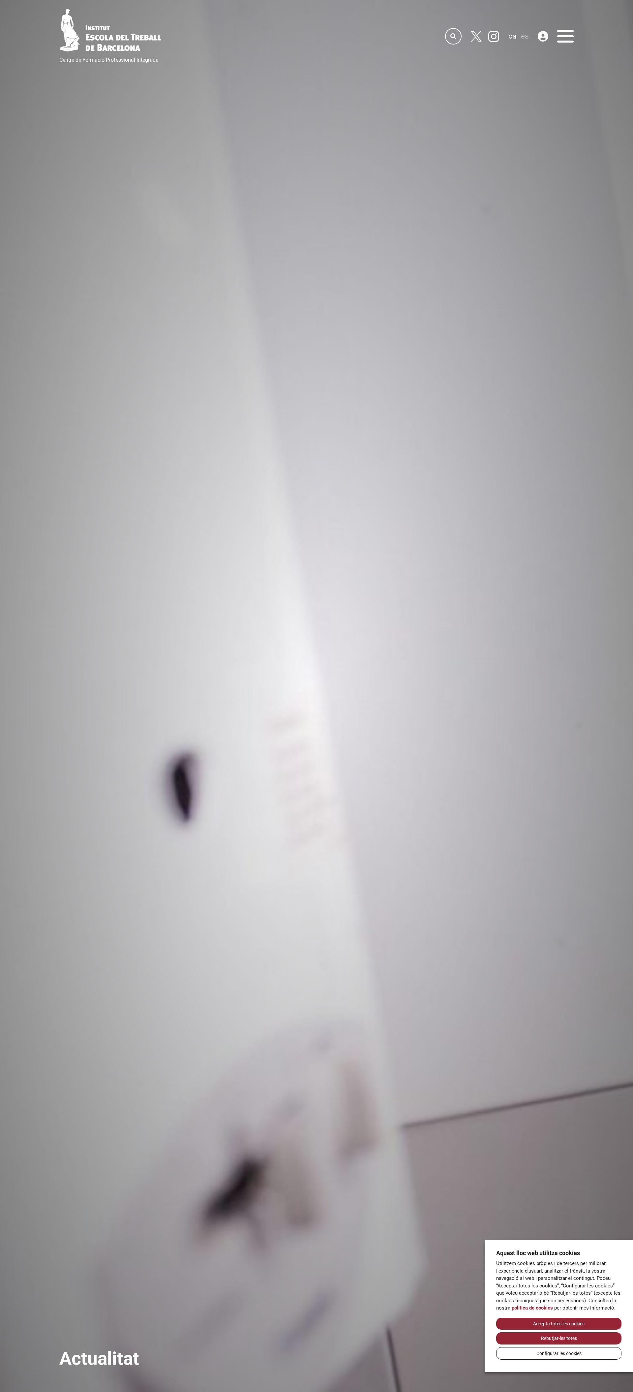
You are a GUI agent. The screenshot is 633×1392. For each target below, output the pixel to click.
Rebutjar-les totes (559, 1338)
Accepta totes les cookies (559, 1323)
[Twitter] (476, 36)
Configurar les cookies (559, 1353)
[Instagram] (493, 36)
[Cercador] (453, 36)
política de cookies (532, 1308)
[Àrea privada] (543, 36)
